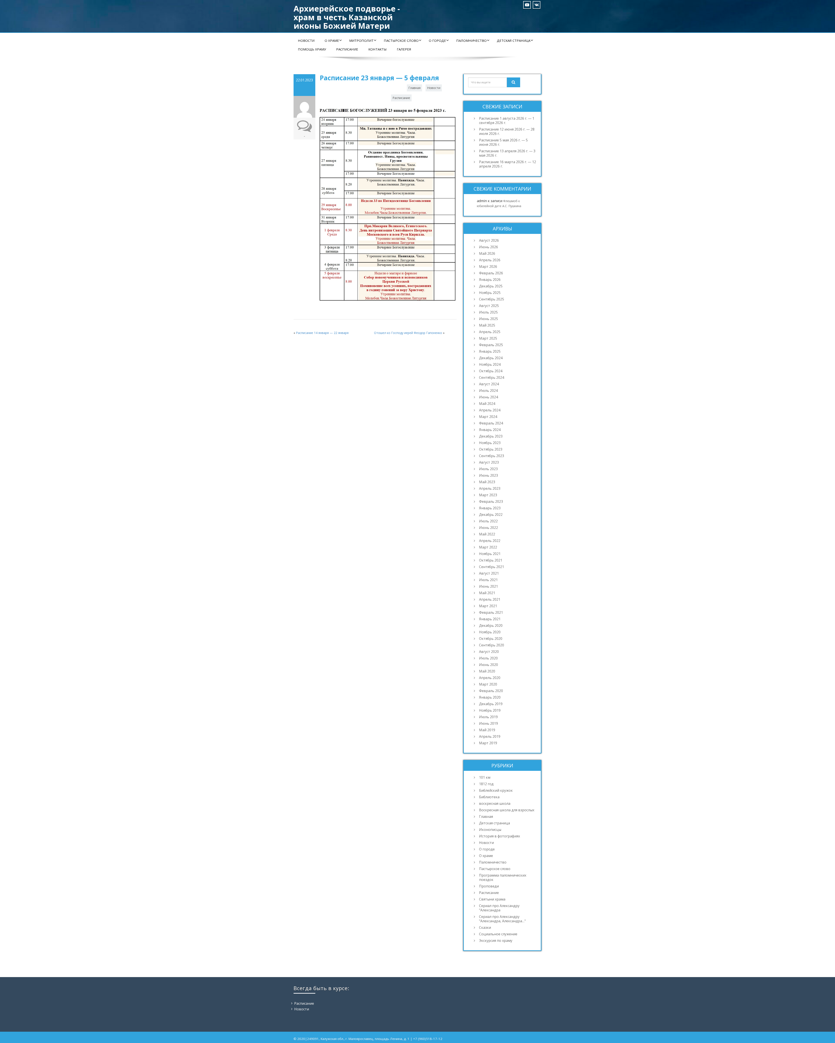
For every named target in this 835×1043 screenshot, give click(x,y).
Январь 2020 (490, 697)
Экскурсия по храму (495, 940)
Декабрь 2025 (491, 286)
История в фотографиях (499, 836)
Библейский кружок (496, 790)
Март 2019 (488, 743)
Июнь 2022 (488, 527)
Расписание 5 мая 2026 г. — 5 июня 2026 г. (503, 142)
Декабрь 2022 (491, 514)
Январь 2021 (490, 619)
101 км (484, 777)
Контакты (377, 49)
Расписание (347, 49)
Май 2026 (487, 253)
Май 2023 (487, 482)
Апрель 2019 (489, 736)
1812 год (486, 784)
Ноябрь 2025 (490, 292)
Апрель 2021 (489, 599)
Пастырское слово (401, 40)
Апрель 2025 (489, 332)
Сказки (485, 927)
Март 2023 (488, 495)
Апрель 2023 (489, 488)
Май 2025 (487, 325)
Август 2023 (489, 462)
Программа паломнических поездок (502, 877)
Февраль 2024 (491, 423)
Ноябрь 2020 (490, 632)
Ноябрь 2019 (490, 710)
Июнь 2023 (488, 475)
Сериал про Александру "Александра (499, 908)
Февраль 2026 (491, 273)
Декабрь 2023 (491, 436)
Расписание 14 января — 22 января (322, 333)
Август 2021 (489, 573)
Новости (306, 40)
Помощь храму (312, 49)
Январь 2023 (490, 508)
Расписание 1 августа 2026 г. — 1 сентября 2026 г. (506, 120)
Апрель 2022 (489, 540)
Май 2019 (487, 730)
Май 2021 (487, 593)
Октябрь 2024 (490, 371)
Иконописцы (490, 829)
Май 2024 (487, 403)
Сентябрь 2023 (491, 456)
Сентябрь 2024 (491, 377)
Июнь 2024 (488, 397)
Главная (414, 88)
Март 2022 (488, 547)
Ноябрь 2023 (490, 443)
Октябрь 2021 (490, 560)
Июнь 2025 (488, 319)
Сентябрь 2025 (491, 299)
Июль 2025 (488, 312)
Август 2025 (489, 306)
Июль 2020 (488, 658)
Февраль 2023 (491, 501)
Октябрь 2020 (490, 638)
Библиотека (489, 797)
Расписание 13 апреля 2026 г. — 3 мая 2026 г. (507, 153)
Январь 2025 (490, 351)
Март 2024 (488, 416)
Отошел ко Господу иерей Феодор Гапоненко (408, 333)
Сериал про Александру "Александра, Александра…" (502, 918)
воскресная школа (494, 803)
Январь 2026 (490, 279)
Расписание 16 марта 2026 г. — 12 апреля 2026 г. (507, 164)
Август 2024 (489, 384)
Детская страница (513, 40)
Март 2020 (488, 684)
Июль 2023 (488, 469)
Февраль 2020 (491, 691)
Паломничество (471, 40)
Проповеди (489, 886)
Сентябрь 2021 (491, 567)
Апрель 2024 (489, 410)
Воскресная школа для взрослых (506, 810)
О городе (437, 40)
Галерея (404, 49)
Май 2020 (487, 671)
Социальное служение (498, 934)
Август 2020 (489, 651)
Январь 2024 (490, 430)
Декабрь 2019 (491, 704)
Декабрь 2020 (491, 625)
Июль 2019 (488, 717)
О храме (332, 40)
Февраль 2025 (491, 345)
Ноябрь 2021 (490, 554)
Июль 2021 (488, 580)
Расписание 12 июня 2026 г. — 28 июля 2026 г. (506, 131)
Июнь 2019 (488, 723)
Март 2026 (488, 266)
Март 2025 (488, 338)
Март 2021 (488, 606)
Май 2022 (487, 534)
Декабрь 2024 (491, 358)
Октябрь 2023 (490, 449)
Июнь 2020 (488, 664)
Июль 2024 (488, 390)
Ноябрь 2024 (490, 364)
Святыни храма (492, 899)
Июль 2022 (488, 521)
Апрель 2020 (489, 678)
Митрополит (361, 40)
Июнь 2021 (488, 586)
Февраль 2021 (491, 612)
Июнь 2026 (488, 247)
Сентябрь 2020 (491, 645)
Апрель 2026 (489, 260)
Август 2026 (489, 240)
